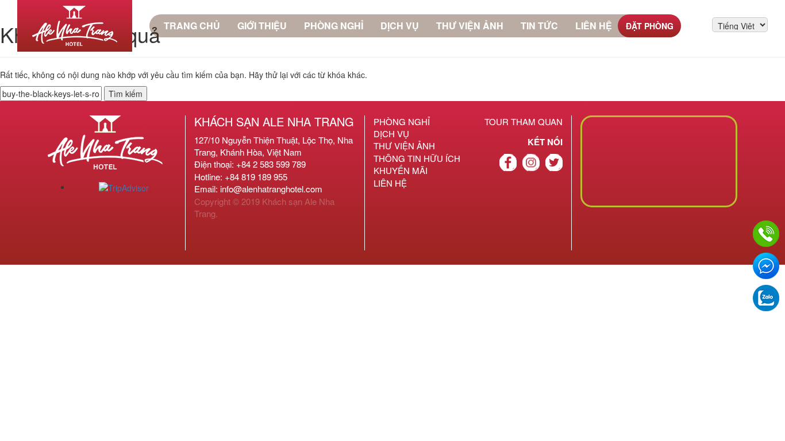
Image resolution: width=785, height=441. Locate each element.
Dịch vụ (399, 25)
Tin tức (539, 25)
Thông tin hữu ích (417, 158)
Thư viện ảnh (469, 25)
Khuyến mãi (401, 170)
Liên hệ (593, 25)
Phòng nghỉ (333, 25)
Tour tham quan (523, 121)
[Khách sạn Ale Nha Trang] (74, 26)
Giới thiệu (262, 25)
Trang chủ (192, 25)
